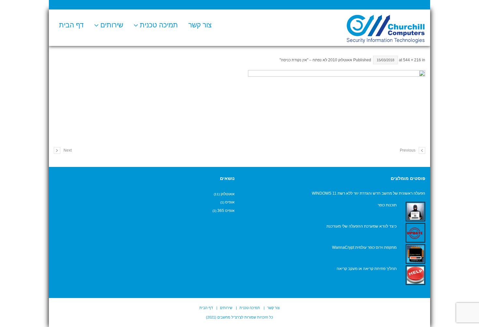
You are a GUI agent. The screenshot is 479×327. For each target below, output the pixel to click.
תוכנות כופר (387, 205)
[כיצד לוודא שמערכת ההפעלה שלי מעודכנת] (415, 233)
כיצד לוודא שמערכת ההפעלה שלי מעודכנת (362, 226)
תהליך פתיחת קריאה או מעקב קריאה (367, 268)
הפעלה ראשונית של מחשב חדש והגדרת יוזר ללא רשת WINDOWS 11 (368, 193)
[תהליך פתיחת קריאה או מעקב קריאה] (415, 275)
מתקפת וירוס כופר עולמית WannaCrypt (364, 247)
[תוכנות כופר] (415, 211)
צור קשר (199, 25)
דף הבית (71, 25)
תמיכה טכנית (159, 25)
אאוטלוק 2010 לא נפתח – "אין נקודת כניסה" (316, 60)
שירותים (111, 25)
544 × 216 (412, 60)
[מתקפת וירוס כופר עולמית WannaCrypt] (415, 254)
